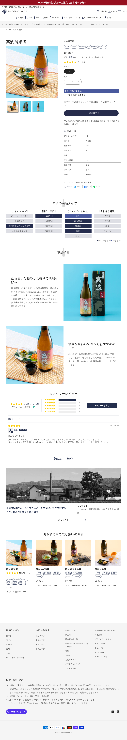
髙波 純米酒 (12, 569)
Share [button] (69, 187)
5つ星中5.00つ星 (31, 404)
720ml (69, 71)
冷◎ (78, 231)
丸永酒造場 (69, 41)
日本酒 (20, 18)
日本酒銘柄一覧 (71, 639)
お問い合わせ (100, 652)
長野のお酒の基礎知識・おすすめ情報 (77, 645)
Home (8, 30)
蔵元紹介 (68, 635)
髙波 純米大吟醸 (73, 569)
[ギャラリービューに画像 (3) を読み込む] (38, 106)
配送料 (71, 57)
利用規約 (98, 635)
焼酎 (46, 18)
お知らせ (68, 655)
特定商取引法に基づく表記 (105, 630)
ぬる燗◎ (78, 221)
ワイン (29, 18)
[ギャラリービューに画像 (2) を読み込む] (25, 106)
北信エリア (40, 636)
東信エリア (40, 640)
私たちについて (71, 630)
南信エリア (40, 649)
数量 (65, 77)
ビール (38, 18)
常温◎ (78, 226)
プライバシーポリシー (104, 639)
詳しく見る (63, 520)
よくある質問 (70, 668)
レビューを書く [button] (102, 406)
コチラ (98, 102)
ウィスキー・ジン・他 (72, 18)
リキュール (55, 18)
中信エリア (40, 644)
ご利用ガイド (70, 660)
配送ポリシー (100, 643)
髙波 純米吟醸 (42, 569)
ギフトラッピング (72, 664)
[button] (15, 24)
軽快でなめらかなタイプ (19, 226)
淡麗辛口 (49, 216)
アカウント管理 (101, 657)
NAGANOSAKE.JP (66, 732)
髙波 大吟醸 (100, 569)
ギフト (109, 18)
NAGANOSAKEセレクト (93, 18)
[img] (14, 426)
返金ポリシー (100, 648)
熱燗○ (78, 216)
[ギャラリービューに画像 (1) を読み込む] (12, 106)
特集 (67, 651)
